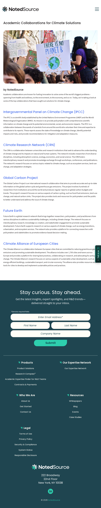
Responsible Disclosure (26, 455)
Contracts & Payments (25, 385)
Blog (75, 407)
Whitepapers (75, 401)
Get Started (25, 407)
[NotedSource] (20, 9)
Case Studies (75, 417)
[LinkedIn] (50, 491)
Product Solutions (25, 368)
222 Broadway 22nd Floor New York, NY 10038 (50, 479)
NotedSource (54, 500)
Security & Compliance (26, 445)
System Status (26, 450)
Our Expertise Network (75, 368)
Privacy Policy (25, 439)
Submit (50, 343)
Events (75, 412)
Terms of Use (25, 434)
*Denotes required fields (20, 312)
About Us (25, 401)
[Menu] (97, 9)
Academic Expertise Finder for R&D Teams (25, 379)
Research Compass (26, 374)
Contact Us (25, 412)
